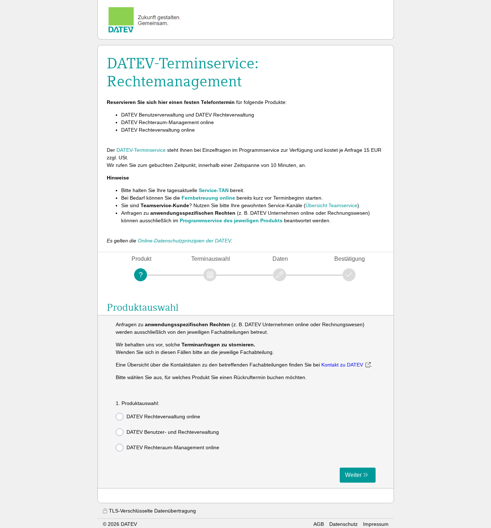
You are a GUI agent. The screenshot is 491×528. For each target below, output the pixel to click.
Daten (280, 259)
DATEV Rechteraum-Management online (173, 447)
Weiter (353, 475)
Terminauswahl (210, 259)
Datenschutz (343, 524)
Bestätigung (349, 259)
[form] (246, 401)
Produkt (141, 259)
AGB (318, 524)
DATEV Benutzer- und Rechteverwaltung (173, 432)
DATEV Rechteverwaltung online (163, 416)
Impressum (376, 524)
